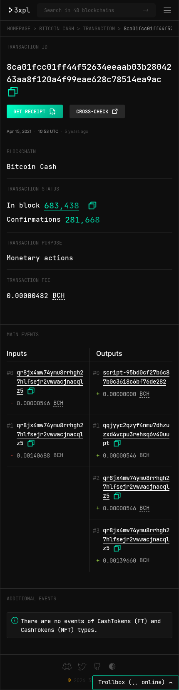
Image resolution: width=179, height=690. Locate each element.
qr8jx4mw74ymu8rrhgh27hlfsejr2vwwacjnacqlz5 (50, 381)
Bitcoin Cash (56, 28)
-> (146, 10)
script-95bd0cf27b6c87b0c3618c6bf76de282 (136, 377)
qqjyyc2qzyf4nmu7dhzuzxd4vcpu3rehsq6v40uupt (136, 434)
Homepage (18, 28)
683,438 (61, 205)
